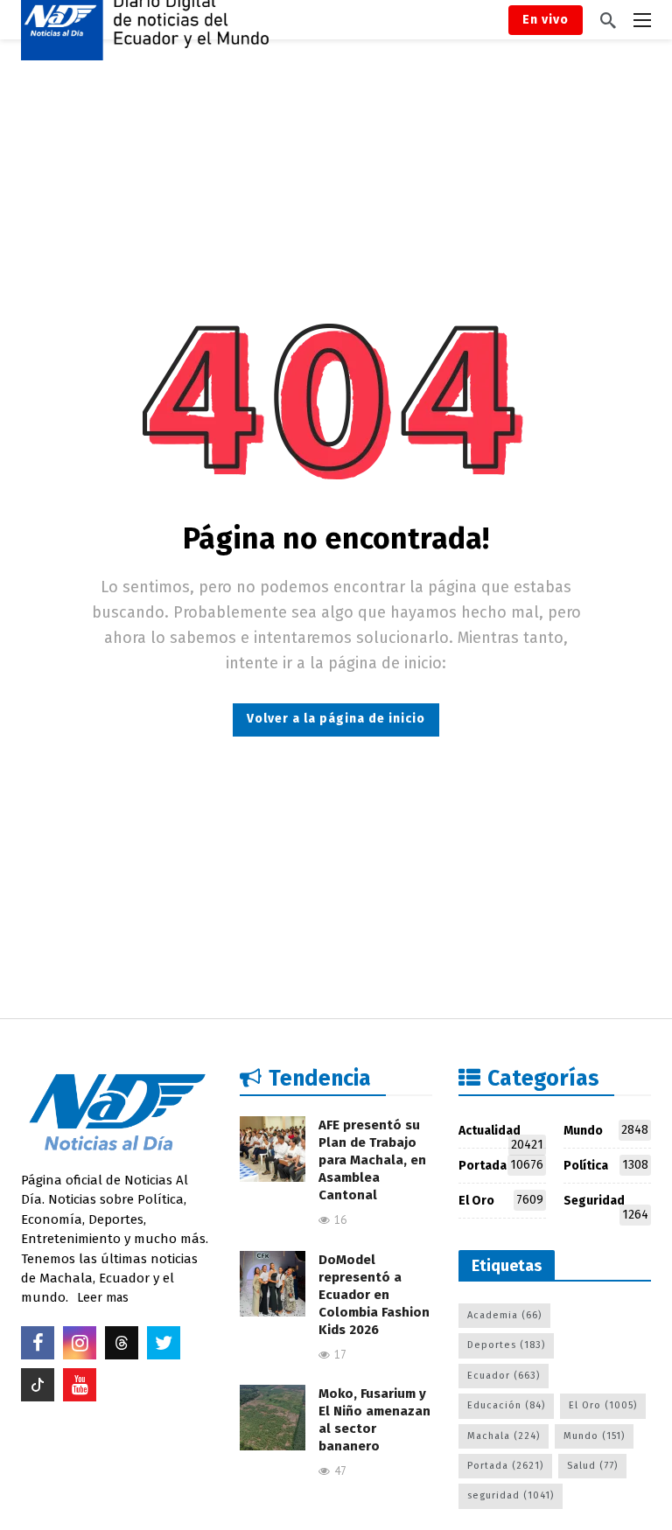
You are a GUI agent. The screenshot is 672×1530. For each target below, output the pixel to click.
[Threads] (121, 1342)
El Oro (500, 1200)
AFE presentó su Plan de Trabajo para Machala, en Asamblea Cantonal (372, 1160)
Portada (500, 1165)
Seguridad (606, 1204)
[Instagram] (79, 1342)
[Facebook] (37, 1342)
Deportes (506, 1345)
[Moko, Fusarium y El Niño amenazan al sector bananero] (272, 1417)
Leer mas (103, 1297)
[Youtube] (79, 1384)
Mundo (606, 1130)
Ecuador (503, 1375)
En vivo (545, 19)
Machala (503, 1436)
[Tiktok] (37, 1384)
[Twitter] (163, 1342)
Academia (504, 1315)
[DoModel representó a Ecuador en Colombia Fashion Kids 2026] (272, 1284)
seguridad (510, 1495)
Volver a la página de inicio (336, 718)
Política (606, 1165)
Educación (506, 1405)
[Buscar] (608, 20)
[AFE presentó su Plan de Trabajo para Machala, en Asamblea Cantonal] (272, 1149)
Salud (592, 1465)
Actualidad (500, 1134)
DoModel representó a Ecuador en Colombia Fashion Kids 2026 (374, 1295)
